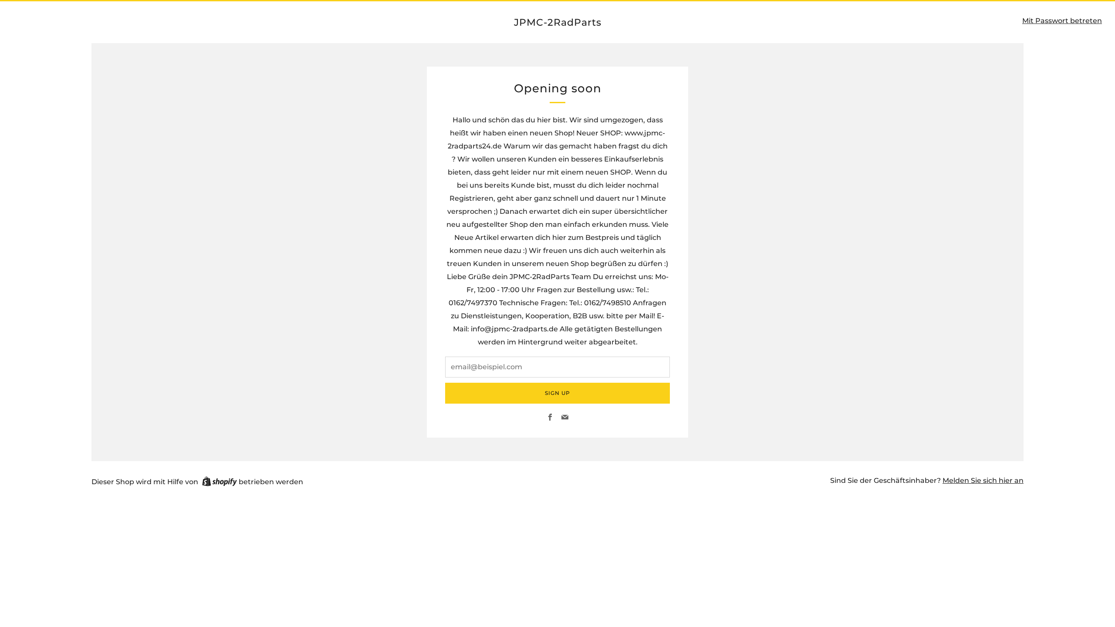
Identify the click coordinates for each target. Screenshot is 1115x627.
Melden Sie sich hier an (983, 480)
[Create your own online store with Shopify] (219, 482)
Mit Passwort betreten (1062, 21)
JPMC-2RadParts (557, 22)
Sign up (557, 393)
